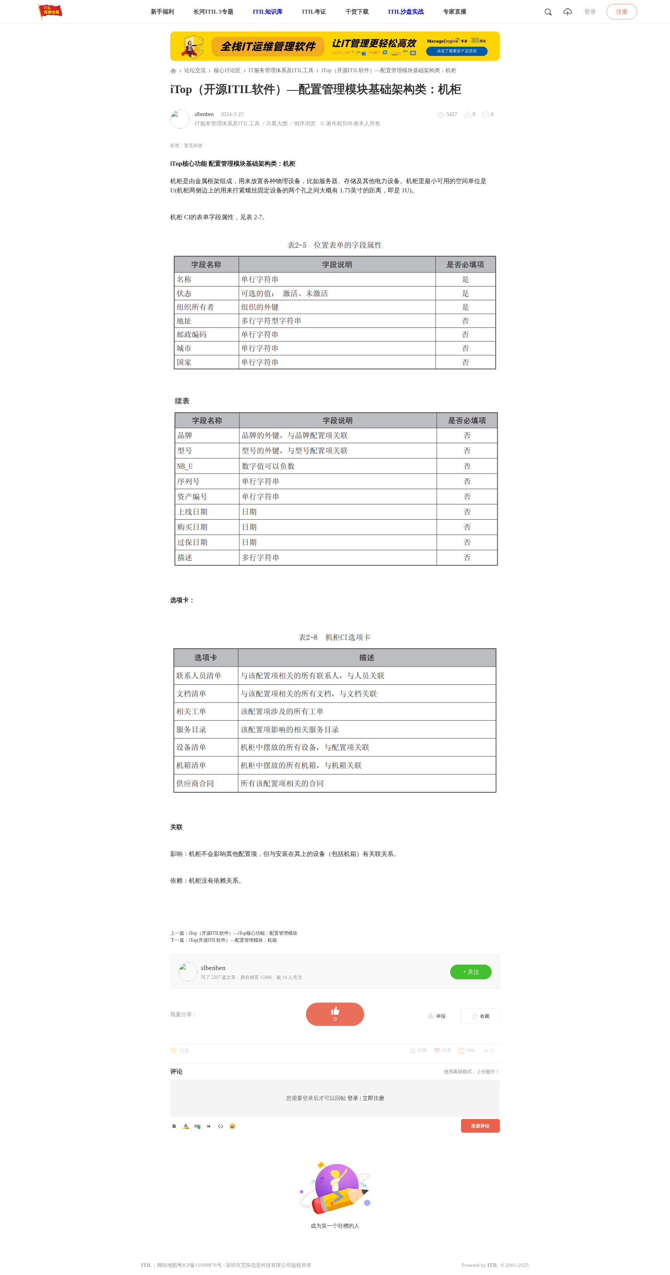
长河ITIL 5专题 (213, 12)
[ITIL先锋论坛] (51, 21)
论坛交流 (195, 70)
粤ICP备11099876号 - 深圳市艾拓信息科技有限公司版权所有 (244, 1265)
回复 (184, 1050)
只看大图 (277, 123)
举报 (441, 1016)
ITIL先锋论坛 (173, 70)
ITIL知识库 (268, 12)
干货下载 (357, 12)
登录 (590, 12)
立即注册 (373, 1098)
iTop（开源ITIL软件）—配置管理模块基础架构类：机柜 (388, 70)
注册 (622, 12)
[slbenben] (180, 118)
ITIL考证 (314, 12)
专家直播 (454, 12)
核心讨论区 (227, 70)
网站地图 (167, 1265)
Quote (209, 1126)
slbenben (204, 114)
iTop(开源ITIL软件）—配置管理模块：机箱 (233, 940)
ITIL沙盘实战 (406, 12)
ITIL (146, 1265)
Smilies (232, 1126)
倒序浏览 (305, 123)
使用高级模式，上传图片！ (472, 1071)
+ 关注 (471, 972)
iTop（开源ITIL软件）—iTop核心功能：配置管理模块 (243, 933)
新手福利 (162, 12)
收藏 (484, 1016)
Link (197, 1126)
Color (186, 1126)
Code (220, 1126)
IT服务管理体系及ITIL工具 (281, 70)
